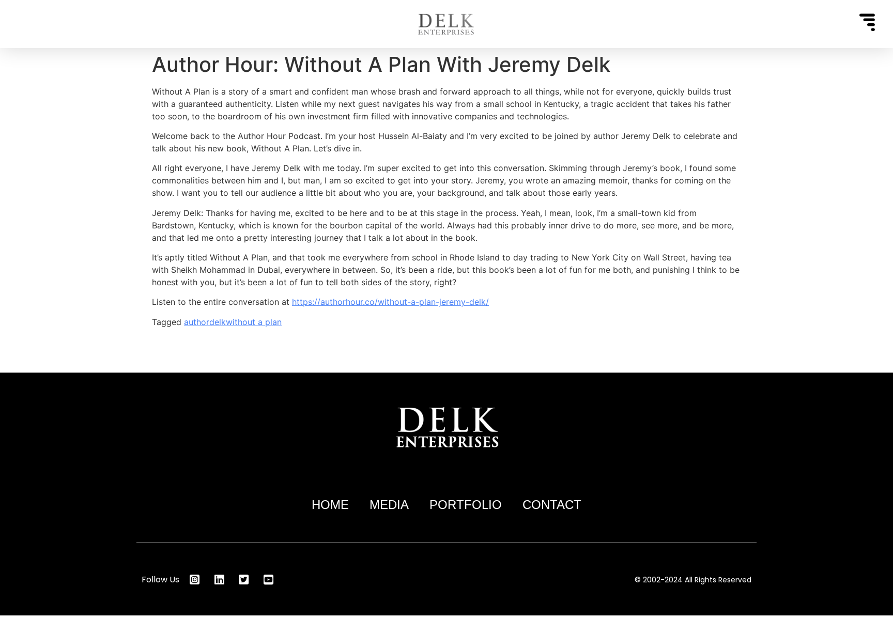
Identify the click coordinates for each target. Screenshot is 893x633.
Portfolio (465, 505)
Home (330, 505)
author (196, 322)
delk (217, 322)
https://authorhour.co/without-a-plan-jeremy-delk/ (390, 302)
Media (389, 505)
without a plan (254, 322)
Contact (551, 505)
